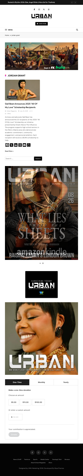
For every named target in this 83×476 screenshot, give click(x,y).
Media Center (45, 459)
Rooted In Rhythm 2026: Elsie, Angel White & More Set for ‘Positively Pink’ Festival (31, 2)
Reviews (67, 459)
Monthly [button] (41, 382)
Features (27, 459)
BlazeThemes (59, 468)
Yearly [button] (66, 382)
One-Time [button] (17, 382)
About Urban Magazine (38, 462)
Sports (35, 459)
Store (50, 462)
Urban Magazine (12, 111)
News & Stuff (12, 97)
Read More (9, 151)
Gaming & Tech (56, 459)
